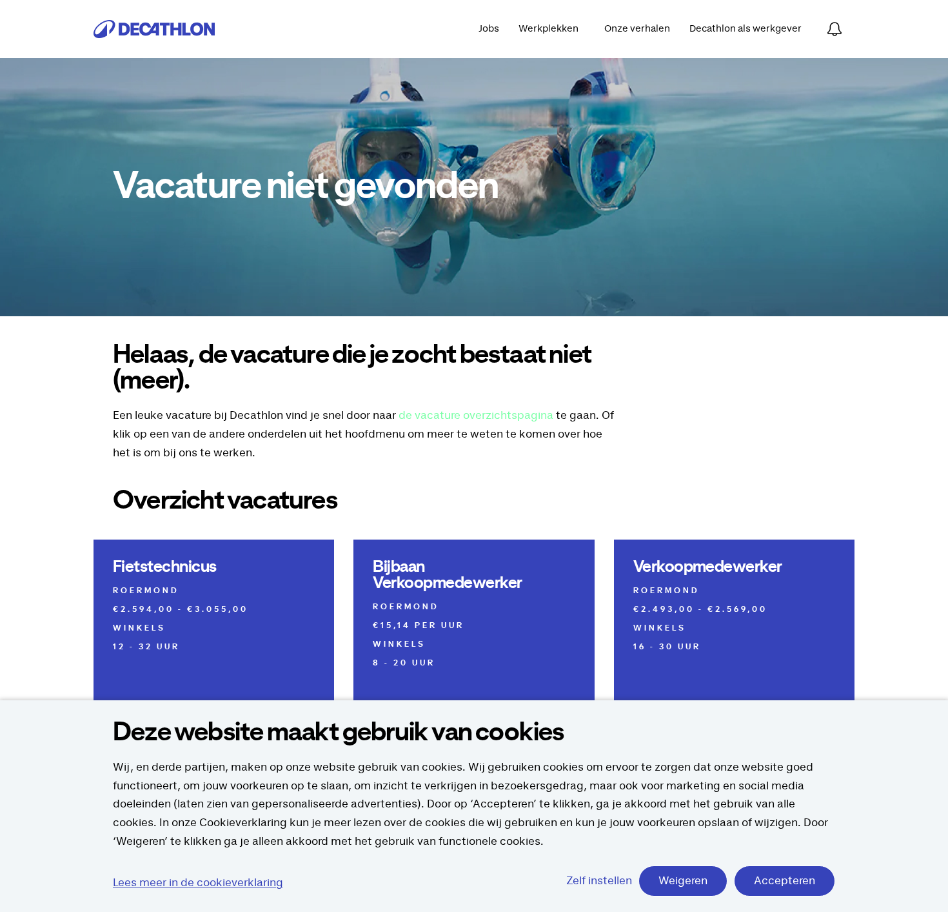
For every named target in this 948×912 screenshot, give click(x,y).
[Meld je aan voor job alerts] (834, 29)
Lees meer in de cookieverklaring (198, 883)
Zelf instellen (599, 881)
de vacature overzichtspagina (476, 415)
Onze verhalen (637, 29)
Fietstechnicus (165, 567)
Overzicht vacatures (225, 501)
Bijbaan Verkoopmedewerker (447, 575)
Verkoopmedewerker (707, 567)
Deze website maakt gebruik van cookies (338, 732)
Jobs (489, 29)
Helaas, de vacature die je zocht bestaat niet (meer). (352, 368)
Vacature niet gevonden (305, 187)
